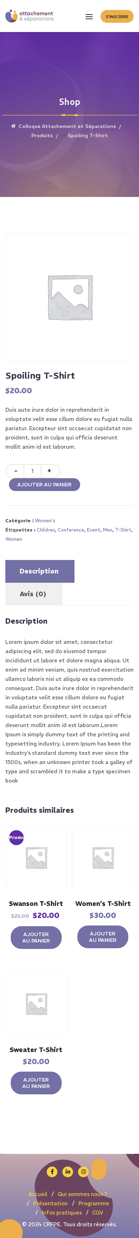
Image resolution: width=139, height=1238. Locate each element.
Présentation (50, 1203)
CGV (97, 1212)
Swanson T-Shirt (36, 904)
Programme (93, 1203)
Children (46, 530)
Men (107, 530)
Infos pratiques (62, 1212)
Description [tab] (39, 571)
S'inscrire (117, 16)
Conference (71, 530)
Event (93, 530)
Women (13, 539)
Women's (45, 521)
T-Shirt (123, 530)
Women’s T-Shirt (103, 904)
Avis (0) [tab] (33, 594)
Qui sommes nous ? (82, 1194)
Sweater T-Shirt (36, 1050)
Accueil (38, 1194)
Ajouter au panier (44, 484)
